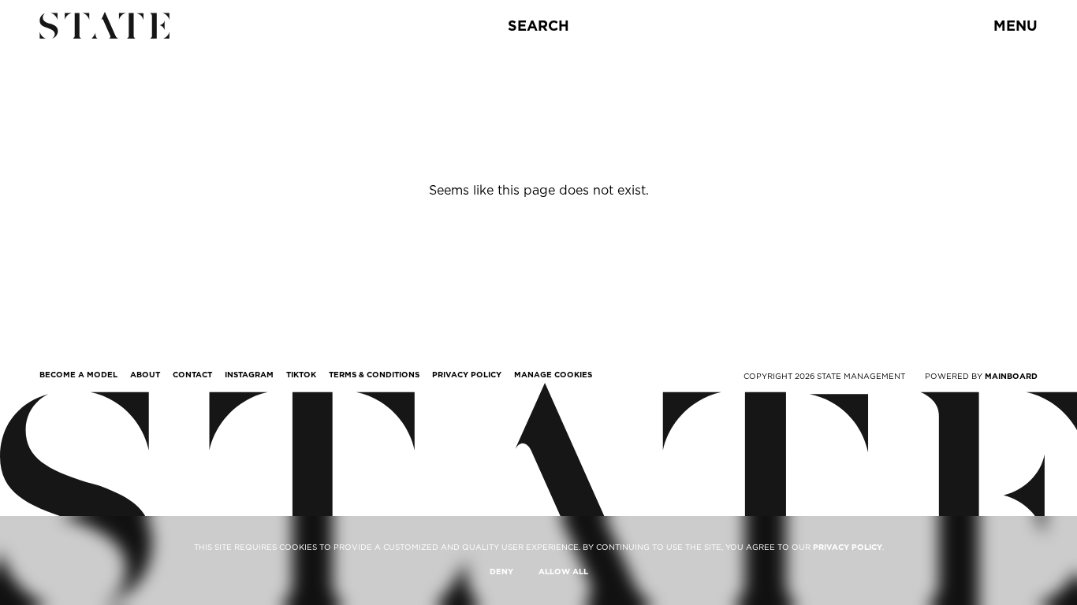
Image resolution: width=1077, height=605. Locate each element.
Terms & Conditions (374, 374)
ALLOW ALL (563, 571)
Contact (192, 374)
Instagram (249, 374)
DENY (501, 571)
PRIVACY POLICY (847, 546)
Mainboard (1011, 375)
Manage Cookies (553, 374)
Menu (1015, 25)
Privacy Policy (466, 374)
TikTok (301, 374)
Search (538, 25)
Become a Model (78, 374)
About (145, 374)
